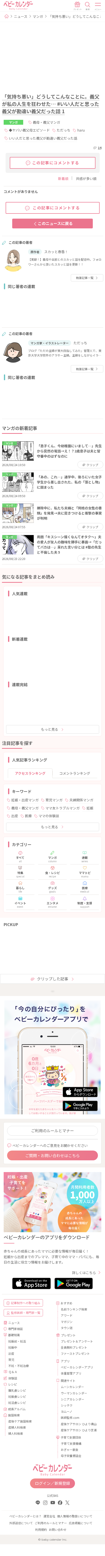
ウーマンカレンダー (74, 1393)
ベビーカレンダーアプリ (77, 1367)
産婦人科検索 (17, 1427)
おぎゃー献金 (69, 1449)
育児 (11, 1359)
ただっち (63, 130)
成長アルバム (17, 1409)
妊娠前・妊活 (17, 1341)
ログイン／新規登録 (52, 1483)
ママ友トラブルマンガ (62, 808)
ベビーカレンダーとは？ (25, 1516)
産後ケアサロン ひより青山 (79, 1424)
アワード (67, 1315)
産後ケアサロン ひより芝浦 (79, 1430)
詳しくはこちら (84, 1272)
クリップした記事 (52, 979)
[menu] (98, 6)
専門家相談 (15, 1329)
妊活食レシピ (17, 1402)
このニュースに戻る (55, 223)
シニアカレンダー (72, 1399)
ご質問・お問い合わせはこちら (52, 1155)
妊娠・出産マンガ (25, 799)
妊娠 (89, 808)
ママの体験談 (49, 815)
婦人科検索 (15, 1433)
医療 (28, 815)
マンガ (38, 16)
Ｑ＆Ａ (13, 1372)
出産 (14, 815)
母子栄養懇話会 (71, 1456)
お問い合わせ (57, 1529)
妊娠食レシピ (17, 1396)
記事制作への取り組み (25, 1303)
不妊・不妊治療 (18, 1366)
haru (81, 130)
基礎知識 (14, 1335)
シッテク (67, 1405)
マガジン (67, 1322)
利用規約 (41, 1529)
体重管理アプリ (71, 1373)
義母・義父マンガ (46, 122)
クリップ (92, 465)
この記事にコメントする (56, 163)
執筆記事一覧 (85, 278)
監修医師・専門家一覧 (25, 1312)
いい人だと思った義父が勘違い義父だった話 (43, 138)
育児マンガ (54, 799)
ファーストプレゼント (75, 1353)
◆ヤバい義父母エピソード (29, 130)
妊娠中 (12, 1347)
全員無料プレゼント (74, 1347)
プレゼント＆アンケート (77, 1341)
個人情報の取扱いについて (74, 1516)
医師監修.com (70, 1417)
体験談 (12, 1378)
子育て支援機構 (71, 1443)
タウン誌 (67, 1328)
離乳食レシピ (17, 1390)
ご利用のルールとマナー (52, 1130)
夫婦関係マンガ (81, 799)
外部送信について (21, 1523)
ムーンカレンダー (72, 1387)
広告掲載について (80, 1523)
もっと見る (49, 729)
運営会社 (49, 1516)
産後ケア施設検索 (20, 1421)
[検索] (88, 6)
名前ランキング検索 (74, 1309)
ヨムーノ (66, 1411)
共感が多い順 (86, 178)
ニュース (20, 16)
